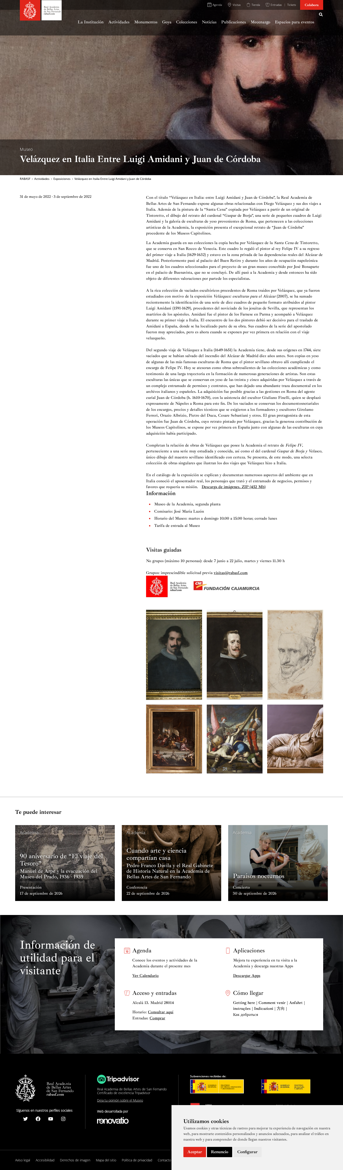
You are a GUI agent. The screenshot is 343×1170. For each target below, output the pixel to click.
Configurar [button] (247, 1151)
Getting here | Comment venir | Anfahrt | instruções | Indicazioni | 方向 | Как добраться (269, 1008)
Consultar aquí (160, 1012)
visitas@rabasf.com (231, 572)
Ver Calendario (145, 975)
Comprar (157, 1018)
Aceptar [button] (194, 1151)
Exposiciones (61, 178)
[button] (321, 15)
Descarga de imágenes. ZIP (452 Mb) (234, 486)
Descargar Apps (246, 975)
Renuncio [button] (219, 1151)
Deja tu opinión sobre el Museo (120, 1100)
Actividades (41, 178)
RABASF (25, 178)
